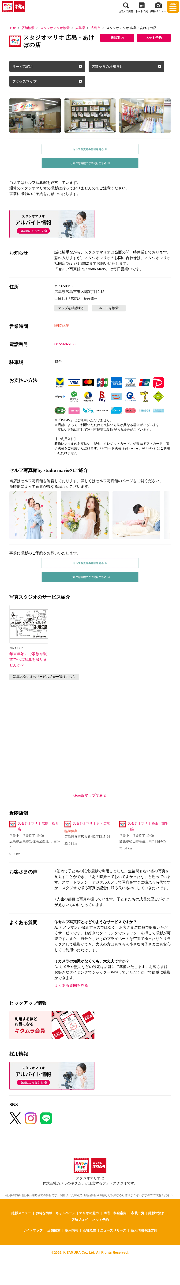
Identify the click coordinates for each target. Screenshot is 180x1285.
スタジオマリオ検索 (55, 28)
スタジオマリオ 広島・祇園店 (38, 826)
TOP (12, 28)
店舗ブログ (79, 1219)
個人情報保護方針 (144, 1230)
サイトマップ (33, 1230)
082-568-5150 (64, 344)
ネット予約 (154, 38)
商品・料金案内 (115, 1212)
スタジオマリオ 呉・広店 (91, 823)
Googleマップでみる (90, 795)
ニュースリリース (113, 1230)
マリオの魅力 (89, 1212)
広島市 (96, 28)
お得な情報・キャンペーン (55, 1212)
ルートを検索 (109, 308)
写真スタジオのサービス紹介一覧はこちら (44, 677)
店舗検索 (27, 28)
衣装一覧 (137, 1212)
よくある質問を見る (71, 985)
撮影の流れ (156, 1212)
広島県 (80, 28)
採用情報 (71, 1230)
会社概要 (89, 1230)
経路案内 (117, 38)
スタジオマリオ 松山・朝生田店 (148, 826)
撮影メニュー (21, 1212)
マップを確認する (71, 308)
